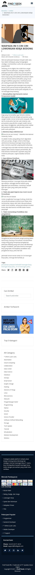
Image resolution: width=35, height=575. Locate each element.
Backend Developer (9, 522)
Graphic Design (9, 384)
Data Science (8, 372)
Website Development (11, 435)
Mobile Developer (9, 529)
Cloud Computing (9, 363)
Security (6, 411)
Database (7, 375)
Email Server (8, 381)
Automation (7, 360)
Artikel (11, 11)
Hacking (6, 387)
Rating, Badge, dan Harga (11, 494)
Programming (8, 405)
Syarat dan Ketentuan (10, 501)
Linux (5, 393)
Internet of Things (9, 390)
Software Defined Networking (13, 420)
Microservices (8, 396)
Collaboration (8, 366)
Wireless (6, 438)
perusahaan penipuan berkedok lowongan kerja (16, 265)
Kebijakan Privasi (8, 505)
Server (6, 414)
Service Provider (9, 417)
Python (6, 408)
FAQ (4, 509)
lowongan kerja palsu (8, 267)
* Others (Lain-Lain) (17, 55)
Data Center (8, 369)
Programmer (7, 518)
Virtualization (8, 432)
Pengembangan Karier (11, 402)
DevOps (6, 378)
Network (6, 399)
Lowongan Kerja (8, 498)
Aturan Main (7, 490)
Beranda (4, 11)
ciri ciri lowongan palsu (23, 267)
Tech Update (8, 426)
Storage (6, 423)
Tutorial (6, 429)
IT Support (6, 533)
